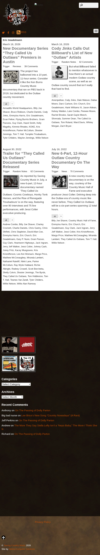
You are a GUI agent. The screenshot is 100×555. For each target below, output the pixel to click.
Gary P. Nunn (22, 239)
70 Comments (77, 171)
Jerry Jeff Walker (11, 246)
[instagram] (13, 32)
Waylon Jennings (26, 138)
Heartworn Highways (24, 243)
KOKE (32, 127)
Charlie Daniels (34, 112)
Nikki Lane (26, 261)
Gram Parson (37, 239)
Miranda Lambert (35, 257)
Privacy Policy (43, 522)
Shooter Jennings (25, 272)
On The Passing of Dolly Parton (32, 410)
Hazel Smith (29, 123)
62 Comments (86, 62)
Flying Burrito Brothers (27, 119)
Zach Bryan (65, 126)
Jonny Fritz (8, 250)
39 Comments (31, 66)
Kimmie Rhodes (20, 127)
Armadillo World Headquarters (17, 108)
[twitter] (3, 32)
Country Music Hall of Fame (82, 220)
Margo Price (41, 254)
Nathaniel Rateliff (11, 261)
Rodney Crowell (19, 269)
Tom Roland (66, 122)
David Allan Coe (35, 232)
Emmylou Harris (17, 115)
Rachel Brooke (59, 115)
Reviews (17, 66)
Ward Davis (79, 122)
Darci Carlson (65, 104)
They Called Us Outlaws (14, 276)
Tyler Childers (9, 138)
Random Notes (69, 62)
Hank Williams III (73, 107)
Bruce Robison (18, 112)
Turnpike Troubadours (35, 134)
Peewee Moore (88, 111)
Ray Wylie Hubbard (23, 265)
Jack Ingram (42, 243)
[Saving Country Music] (17, 25)
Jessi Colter (26, 246)
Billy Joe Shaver (27, 224)
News (64, 171)
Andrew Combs (10, 224)
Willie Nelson (42, 138)
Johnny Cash (40, 246)
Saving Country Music (14, 545)
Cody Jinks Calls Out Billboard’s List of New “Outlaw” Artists (72, 52)
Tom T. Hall (18, 134)
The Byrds (40, 272)
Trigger (6, 66)
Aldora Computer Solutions (22, 549)
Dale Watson (83, 100)
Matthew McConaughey (14, 257)
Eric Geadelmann (34, 115)
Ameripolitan (58, 100)
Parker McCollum (25, 130)
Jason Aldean (89, 107)
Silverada (56, 118)
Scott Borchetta (35, 269)
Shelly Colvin (9, 272)
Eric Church (79, 104)
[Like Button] (6, 104)
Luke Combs (73, 111)
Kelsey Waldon (59, 111)
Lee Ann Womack (25, 254)
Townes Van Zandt (19, 280)
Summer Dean (69, 118)
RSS (23, 32)
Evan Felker (8, 119)
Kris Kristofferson (85, 232)
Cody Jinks (70, 100)
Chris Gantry (35, 228)
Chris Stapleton (18, 232)
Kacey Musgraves (24, 250)
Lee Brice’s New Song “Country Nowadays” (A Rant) (50, 415)
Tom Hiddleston (35, 276)
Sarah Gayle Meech (76, 115)
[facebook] (8, 32)
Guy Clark (17, 123)
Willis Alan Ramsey (26, 283)
